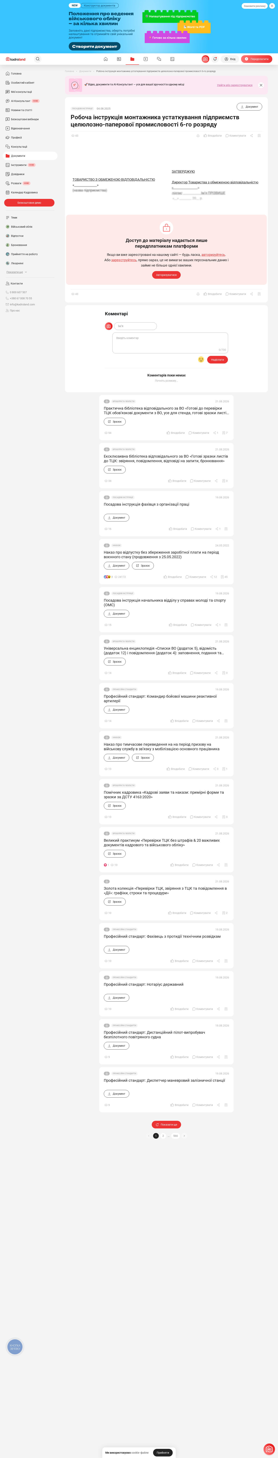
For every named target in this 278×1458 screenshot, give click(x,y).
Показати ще (169, 1124)
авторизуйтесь (213, 254)
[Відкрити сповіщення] (215, 59)
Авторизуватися (166, 274)
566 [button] (175, 1135)
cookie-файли (140, 1452)
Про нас (15, 310)
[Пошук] (38, 59)
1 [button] (156, 1135)
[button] (184, 1136)
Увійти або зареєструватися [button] (234, 85)
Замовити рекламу (254, 6)
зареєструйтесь (124, 260)
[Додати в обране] (259, 136)
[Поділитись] (251, 136)
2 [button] (163, 1135)
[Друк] (198, 136)
